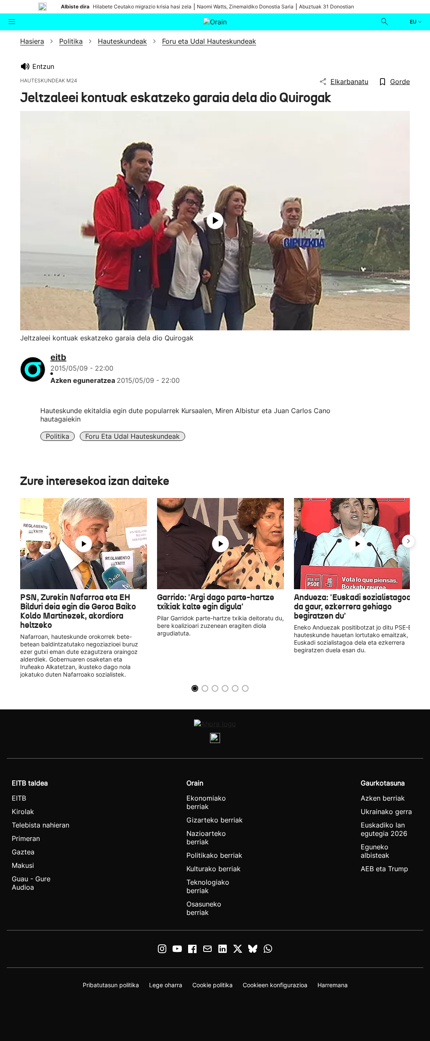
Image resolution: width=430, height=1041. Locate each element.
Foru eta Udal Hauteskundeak (132, 436)
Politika (57, 436)
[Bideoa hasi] (215, 220)
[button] (408, 541)
